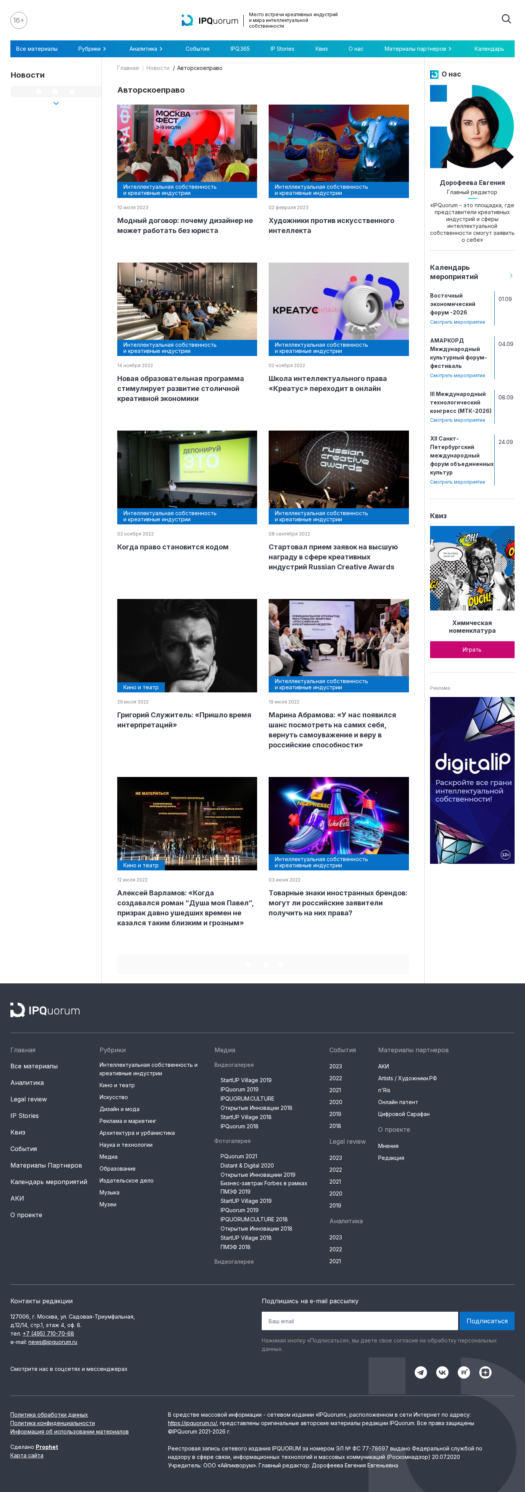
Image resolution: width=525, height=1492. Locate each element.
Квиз (322, 48)
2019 (335, 1114)
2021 (335, 1090)
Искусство (114, 1097)
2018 (335, 1126)
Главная (128, 68)
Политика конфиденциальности (52, 1423)
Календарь (489, 48)
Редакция (391, 1157)
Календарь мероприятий (48, 1182)
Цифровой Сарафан (404, 1114)
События (197, 48)
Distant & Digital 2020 (247, 1165)
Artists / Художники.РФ (407, 1078)
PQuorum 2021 (239, 1156)
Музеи (108, 1204)
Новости (157, 68)
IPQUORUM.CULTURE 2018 (254, 1219)
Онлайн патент (398, 1102)
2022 (335, 1078)
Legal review (28, 1099)
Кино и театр (117, 1085)
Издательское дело (127, 1180)
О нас (356, 48)
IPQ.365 (240, 48)
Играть (472, 649)
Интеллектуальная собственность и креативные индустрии (149, 1068)
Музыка (110, 1192)
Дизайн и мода (120, 1109)
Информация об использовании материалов (69, 1431)
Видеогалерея (234, 1064)
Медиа (109, 1156)
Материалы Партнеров (46, 1165)
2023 (335, 1066)
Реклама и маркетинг (128, 1121)
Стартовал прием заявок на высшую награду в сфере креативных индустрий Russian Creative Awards (333, 557)
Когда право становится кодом (173, 547)
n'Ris (384, 1090)
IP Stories (282, 48)
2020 (335, 1102)
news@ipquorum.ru (52, 1342)
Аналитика (27, 1082)
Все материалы (37, 48)
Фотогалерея (232, 1141)
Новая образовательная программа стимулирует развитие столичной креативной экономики (180, 388)
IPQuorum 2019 (240, 1089)
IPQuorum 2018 (240, 1126)
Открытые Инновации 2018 (256, 1107)
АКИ (17, 1198)
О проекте (26, 1215)
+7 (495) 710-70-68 (48, 1333)
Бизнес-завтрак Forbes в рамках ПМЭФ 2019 (264, 1187)
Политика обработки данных (49, 1414)
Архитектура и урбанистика (137, 1132)
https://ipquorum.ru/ (192, 1423)
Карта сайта (26, 1455)
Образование (118, 1168)
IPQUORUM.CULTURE (247, 1098)
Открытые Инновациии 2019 (258, 1174)
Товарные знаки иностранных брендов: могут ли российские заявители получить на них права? (338, 903)
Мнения (388, 1146)
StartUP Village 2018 (246, 1117)
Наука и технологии (126, 1144)
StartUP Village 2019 (246, 1080)
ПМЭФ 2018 (236, 1247)
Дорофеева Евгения (472, 182)
